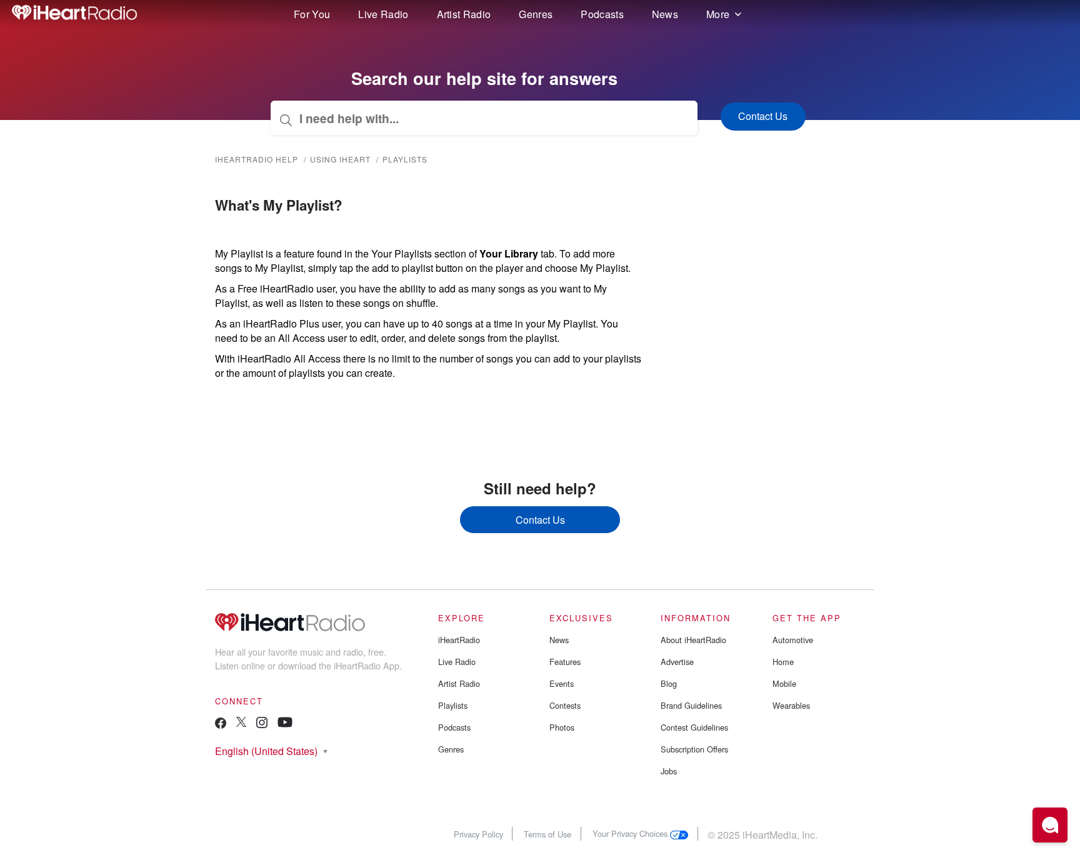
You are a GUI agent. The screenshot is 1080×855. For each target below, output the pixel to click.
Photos (561, 727)
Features (565, 662)
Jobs (669, 771)
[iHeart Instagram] (262, 725)
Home (783, 662)
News (665, 14)
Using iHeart (340, 159)
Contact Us (540, 519)
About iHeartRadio (693, 640)
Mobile (784, 683)
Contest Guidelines (694, 727)
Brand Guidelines (691, 705)
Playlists (405, 159)
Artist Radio (464, 14)
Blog (669, 683)
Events (561, 683)
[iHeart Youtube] (285, 724)
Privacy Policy (478, 833)
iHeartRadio (459, 640)
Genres (535, 14)
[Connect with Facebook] (220, 726)
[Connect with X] (241, 723)
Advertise (677, 662)
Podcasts (602, 14)
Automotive (792, 640)
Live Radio (383, 14)
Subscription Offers (694, 749)
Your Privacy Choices (631, 833)
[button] (1050, 825)
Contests (565, 705)
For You (312, 14)
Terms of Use (547, 833)
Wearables (791, 705)
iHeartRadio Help (256, 159)
